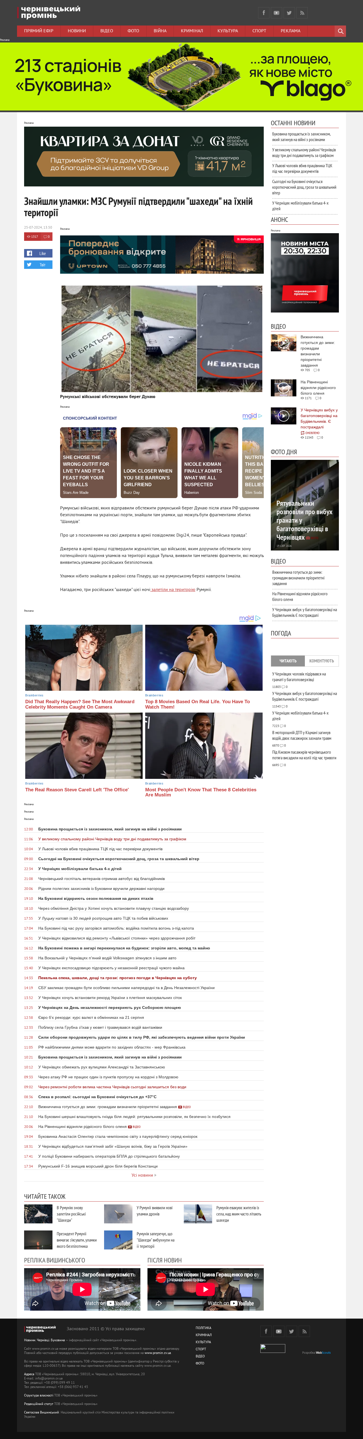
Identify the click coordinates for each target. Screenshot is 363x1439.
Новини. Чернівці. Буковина (44, 1340)
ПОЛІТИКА (203, 1328)
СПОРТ (201, 1349)
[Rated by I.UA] (272, 1351)
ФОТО (200, 1364)
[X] (289, 12)
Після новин (164, 1260)
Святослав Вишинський (41, 1413)
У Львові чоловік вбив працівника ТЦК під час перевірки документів (302, 168)
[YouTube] (276, 12)
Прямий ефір (38, 31)
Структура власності (38, 1396)
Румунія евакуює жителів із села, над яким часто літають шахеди (238, 1214)
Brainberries (34, 695)
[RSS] (302, 12)
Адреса (29, 1374)
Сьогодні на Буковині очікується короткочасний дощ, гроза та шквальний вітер (304, 186)
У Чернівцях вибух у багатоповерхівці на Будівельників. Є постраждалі (304, 612)
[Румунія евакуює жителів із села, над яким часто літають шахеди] (198, 1213)
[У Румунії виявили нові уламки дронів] (118, 1213)
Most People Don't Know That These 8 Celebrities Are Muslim (200, 792)
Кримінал (192, 31)
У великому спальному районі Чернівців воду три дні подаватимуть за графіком (304, 152)
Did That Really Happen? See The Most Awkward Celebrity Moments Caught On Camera (79, 704)
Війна (160, 31)
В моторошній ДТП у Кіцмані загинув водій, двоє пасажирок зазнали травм (301, 735)
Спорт (259, 31)
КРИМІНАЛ (204, 1335)
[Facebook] (263, 12)
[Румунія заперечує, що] (118, 1239)
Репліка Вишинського (54, 1260)
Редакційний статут (38, 1404)
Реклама (290, 31)
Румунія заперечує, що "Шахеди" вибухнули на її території (155, 1240)
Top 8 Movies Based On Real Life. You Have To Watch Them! (197, 704)
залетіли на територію (172, 590)
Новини (77, 31)
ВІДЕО (200, 1357)
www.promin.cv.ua (158, 1353)
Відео (106, 31)
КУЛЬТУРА (203, 1342)
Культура (228, 31)
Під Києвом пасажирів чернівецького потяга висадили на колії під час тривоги (304, 754)
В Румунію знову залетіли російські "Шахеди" (71, 1214)
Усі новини (142, 1175)
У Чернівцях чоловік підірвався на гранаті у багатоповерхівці (299, 676)
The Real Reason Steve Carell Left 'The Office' (77, 789)
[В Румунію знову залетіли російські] (38, 1213)
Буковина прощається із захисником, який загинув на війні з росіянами (301, 136)
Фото (133, 31)
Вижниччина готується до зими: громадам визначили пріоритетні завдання (298, 577)
